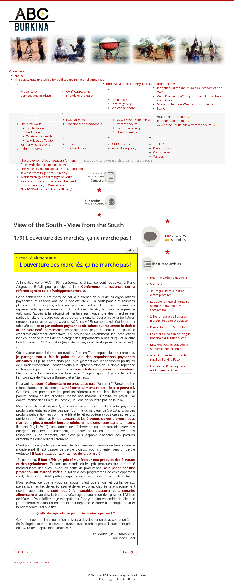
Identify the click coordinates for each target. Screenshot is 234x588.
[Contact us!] (99, 177)
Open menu (17, 71)
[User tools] (131, 250)
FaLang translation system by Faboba (31, 562)
